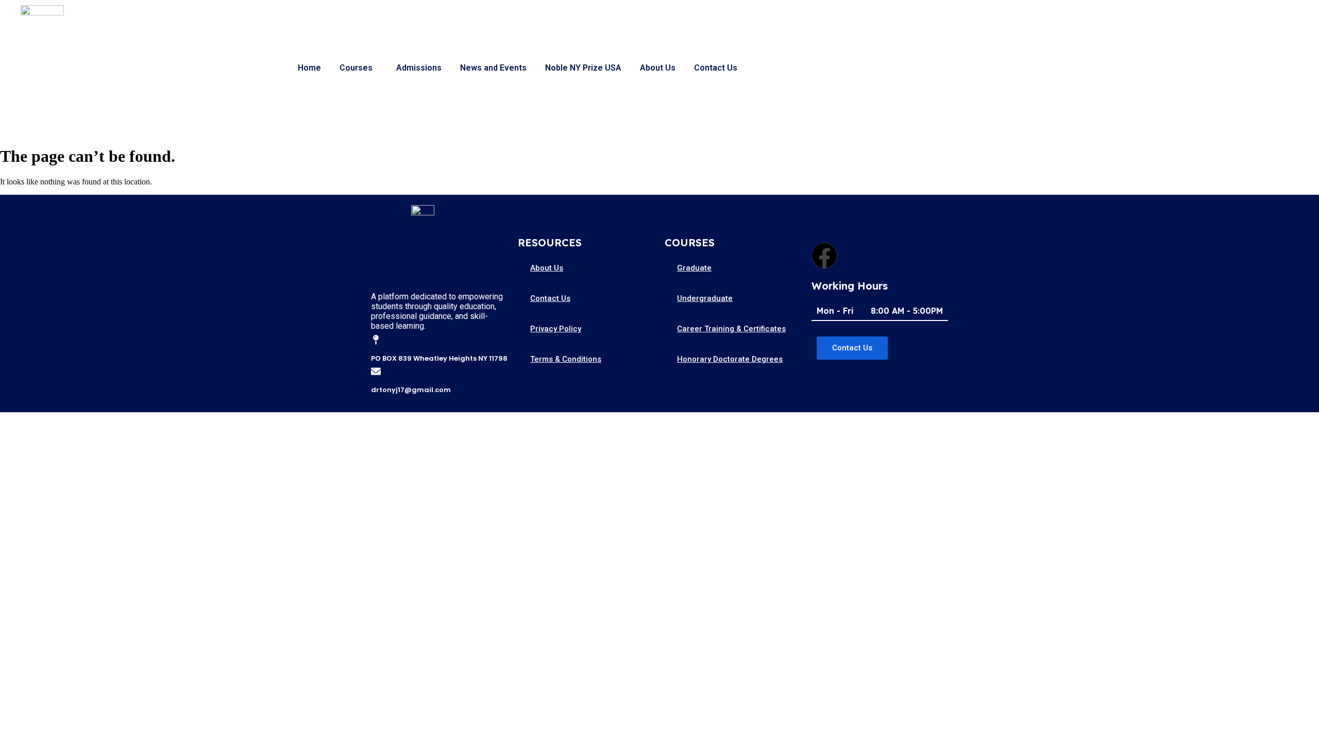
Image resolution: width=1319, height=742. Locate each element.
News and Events (493, 68)
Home (309, 68)
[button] (358, 68)
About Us (657, 68)
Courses (356, 68)
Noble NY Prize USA (583, 68)
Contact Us (715, 68)
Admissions (419, 68)
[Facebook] (824, 255)
